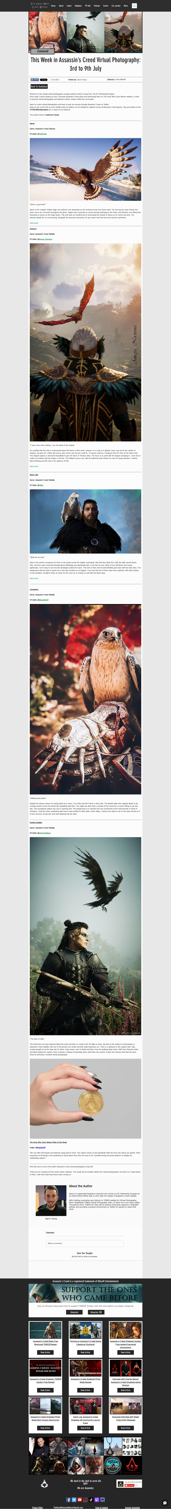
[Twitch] (97, 1499)
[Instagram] (85, 1499)
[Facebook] (68, 1499)
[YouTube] (79, 1499)
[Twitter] (74, 1499)
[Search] (134, 5)
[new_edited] (102, 1499)
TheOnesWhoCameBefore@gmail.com (68, 1507)
